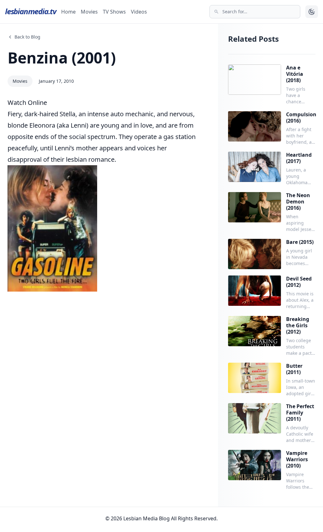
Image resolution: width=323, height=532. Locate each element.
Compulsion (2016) (301, 117)
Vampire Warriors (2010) (297, 459)
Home (68, 11)
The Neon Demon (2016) (298, 201)
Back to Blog (27, 37)
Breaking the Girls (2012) (297, 325)
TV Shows (114, 11)
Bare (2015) (300, 242)
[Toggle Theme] (311, 11)
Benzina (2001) (62, 57)
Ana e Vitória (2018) (294, 73)
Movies (89, 11)
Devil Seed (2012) (299, 281)
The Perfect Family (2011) (300, 412)
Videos (139, 11)
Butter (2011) (294, 369)
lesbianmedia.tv (30, 11)
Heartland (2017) (299, 158)
